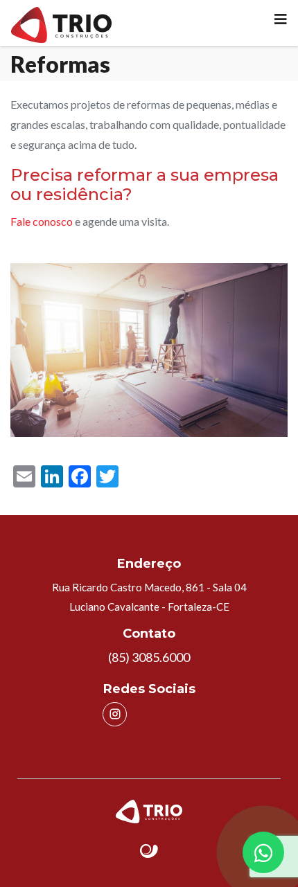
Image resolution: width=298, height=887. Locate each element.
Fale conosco (41, 221)
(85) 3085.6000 (149, 657)
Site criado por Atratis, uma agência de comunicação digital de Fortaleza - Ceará (149, 851)
